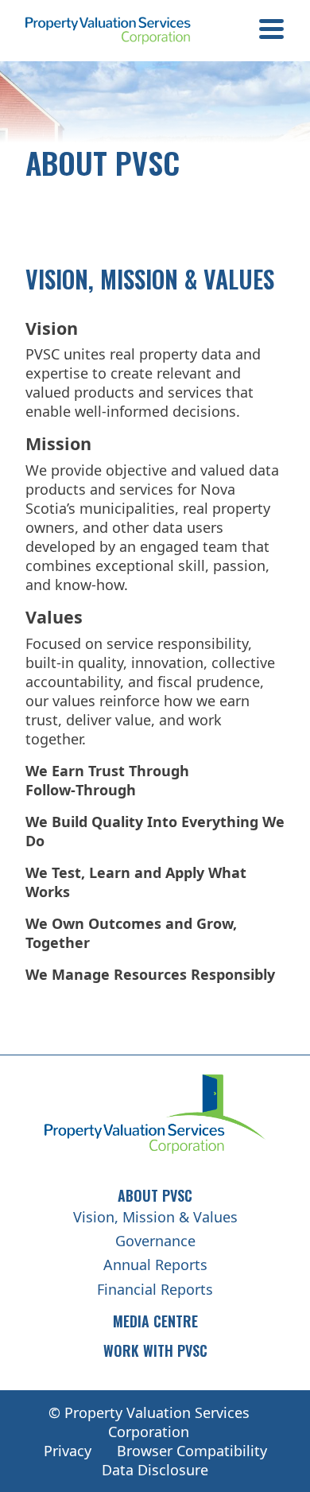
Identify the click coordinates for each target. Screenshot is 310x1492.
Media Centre (155, 1321)
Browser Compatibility (192, 1450)
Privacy (67, 1450)
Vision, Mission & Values (155, 1216)
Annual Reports (155, 1264)
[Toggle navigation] (271, 31)
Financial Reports (155, 1289)
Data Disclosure (155, 1469)
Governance (155, 1240)
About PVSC (155, 1195)
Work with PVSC (155, 1350)
